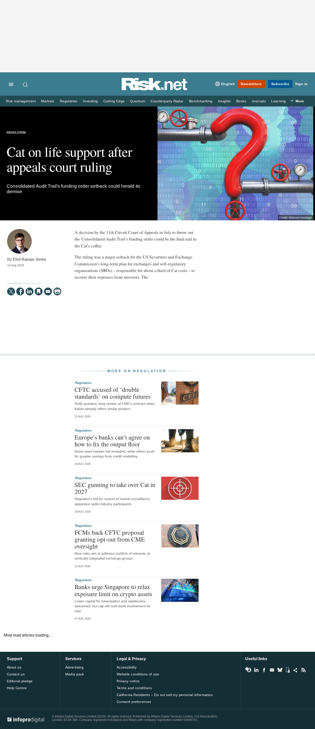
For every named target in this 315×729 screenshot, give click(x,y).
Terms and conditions (134, 688)
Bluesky (280, 670)
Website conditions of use (138, 674)
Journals (259, 101)
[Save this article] (39, 291)
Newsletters (251, 84)
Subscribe (280, 84)
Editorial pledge (20, 681)
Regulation (69, 101)
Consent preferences (134, 702)
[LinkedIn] (29, 291)
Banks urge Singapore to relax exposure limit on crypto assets (113, 590)
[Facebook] (20, 291)
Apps (288, 670)
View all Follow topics (248, 670)
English (228, 84)
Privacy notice (128, 681)
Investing (90, 101)
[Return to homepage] (154, 89)
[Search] (26, 85)
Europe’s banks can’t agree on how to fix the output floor (112, 440)
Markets (47, 101)
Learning (278, 101)
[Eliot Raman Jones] (19, 241)
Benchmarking (201, 101)
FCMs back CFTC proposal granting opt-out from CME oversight (110, 539)
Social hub (296, 670)
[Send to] (48, 291)
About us (14, 667)
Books (241, 101)
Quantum (137, 101)
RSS (303, 670)
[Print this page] (57, 291)
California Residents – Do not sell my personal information (165, 695)
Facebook (264, 670)
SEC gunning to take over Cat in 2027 (115, 488)
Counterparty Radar (167, 101)
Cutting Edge (114, 101)
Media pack (74, 674)
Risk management (21, 101)
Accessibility (127, 667)
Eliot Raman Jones (29, 259)
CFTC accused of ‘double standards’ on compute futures (113, 393)
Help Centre (17, 688)
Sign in (301, 84)
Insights (224, 101)
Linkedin (256, 670)
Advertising (74, 667)
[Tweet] (11, 291)
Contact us (16, 674)
